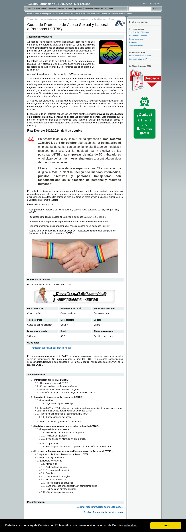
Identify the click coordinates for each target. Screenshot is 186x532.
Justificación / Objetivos (139, 32)
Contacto (109, 9)
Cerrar (165, 525)
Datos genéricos (136, 39)
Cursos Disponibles (74, 9)
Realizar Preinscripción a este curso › (103, 512)
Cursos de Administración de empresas (51, 19)
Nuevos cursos (40, 9)
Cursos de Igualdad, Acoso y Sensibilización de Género (92, 19)
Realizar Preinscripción (138, 59)
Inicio (145, 4)
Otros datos (134, 42)
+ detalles (130, 525)
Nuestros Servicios (56, 9)
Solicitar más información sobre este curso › (100, 507)
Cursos (30, 19)
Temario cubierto (136, 46)
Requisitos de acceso (138, 36)
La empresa (155, 4)
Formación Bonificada (94, 9)
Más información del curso (140, 56)
